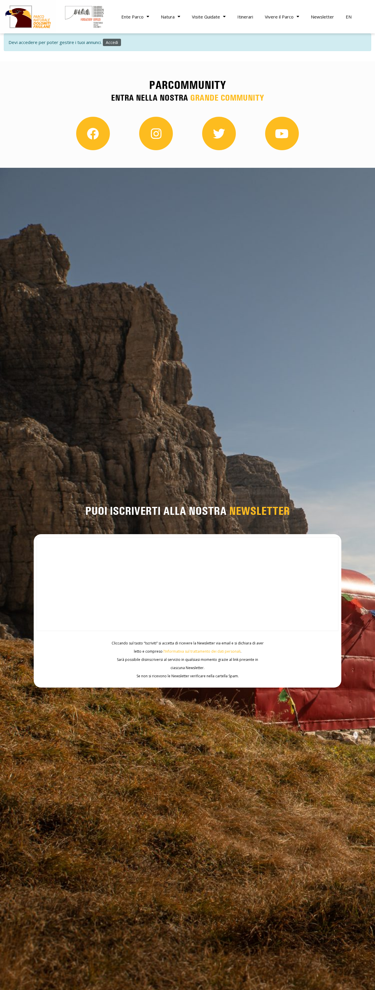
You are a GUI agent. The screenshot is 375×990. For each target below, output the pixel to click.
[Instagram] (156, 133)
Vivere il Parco (279, 17)
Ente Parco (132, 17)
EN (349, 17)
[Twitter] (219, 133)
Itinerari (245, 17)
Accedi (112, 42)
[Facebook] (93, 133)
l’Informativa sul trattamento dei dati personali (202, 651)
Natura (168, 17)
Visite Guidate (206, 17)
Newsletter (322, 17)
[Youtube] (282, 133)
